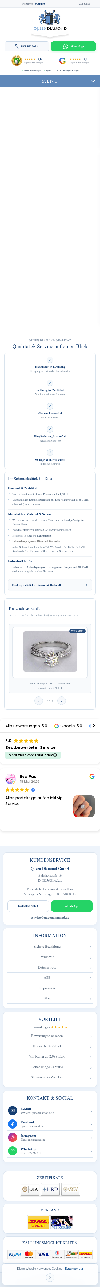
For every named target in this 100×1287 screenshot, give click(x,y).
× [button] (50, 1277)
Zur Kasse (84, 3)
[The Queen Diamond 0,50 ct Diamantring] (50, 652)
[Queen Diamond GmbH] (50, 24)
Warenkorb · (33, 3)
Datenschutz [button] (74, 1268)
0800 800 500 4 (28, 906)
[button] (68, 726)
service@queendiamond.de (50, 917)
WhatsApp (71, 906)
